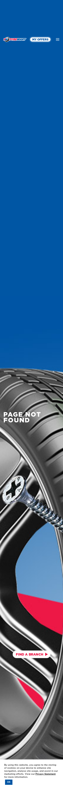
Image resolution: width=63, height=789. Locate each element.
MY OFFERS (40, 39)
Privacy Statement (45, 774)
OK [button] (8, 782)
